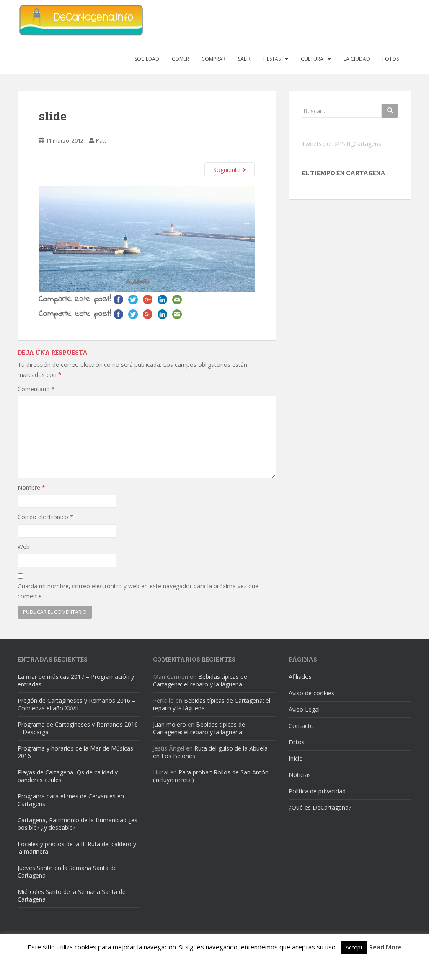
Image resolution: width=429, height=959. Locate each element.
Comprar (213, 58)
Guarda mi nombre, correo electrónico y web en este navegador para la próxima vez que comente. (138, 591)
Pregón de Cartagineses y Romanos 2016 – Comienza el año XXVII (76, 704)
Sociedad (146, 58)
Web (24, 547)
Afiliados (300, 677)
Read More (385, 947)
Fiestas (272, 58)
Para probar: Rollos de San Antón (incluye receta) (211, 776)
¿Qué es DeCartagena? (320, 807)
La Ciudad (357, 58)
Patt (101, 140)
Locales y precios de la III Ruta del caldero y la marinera (77, 847)
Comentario (36, 389)
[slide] (147, 238)
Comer (180, 58)
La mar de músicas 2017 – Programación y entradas (76, 680)
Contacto (301, 726)
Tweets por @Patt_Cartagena (342, 144)
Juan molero (169, 724)
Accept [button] (354, 947)
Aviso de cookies (311, 693)
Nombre (31, 487)
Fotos (390, 58)
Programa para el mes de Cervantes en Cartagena (71, 800)
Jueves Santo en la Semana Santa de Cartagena (67, 871)
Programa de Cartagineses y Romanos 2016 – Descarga (78, 728)
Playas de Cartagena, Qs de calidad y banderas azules (68, 776)
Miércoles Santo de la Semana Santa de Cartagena (72, 895)
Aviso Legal (304, 709)
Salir (244, 58)
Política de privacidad (317, 791)
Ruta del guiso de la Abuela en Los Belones (210, 752)
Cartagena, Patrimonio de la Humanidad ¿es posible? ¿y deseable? (77, 824)
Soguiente (227, 170)
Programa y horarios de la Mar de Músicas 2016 (75, 752)
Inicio (296, 758)
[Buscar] (390, 111)
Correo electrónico (45, 517)
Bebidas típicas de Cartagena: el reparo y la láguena (200, 680)
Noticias (300, 775)
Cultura (312, 58)
